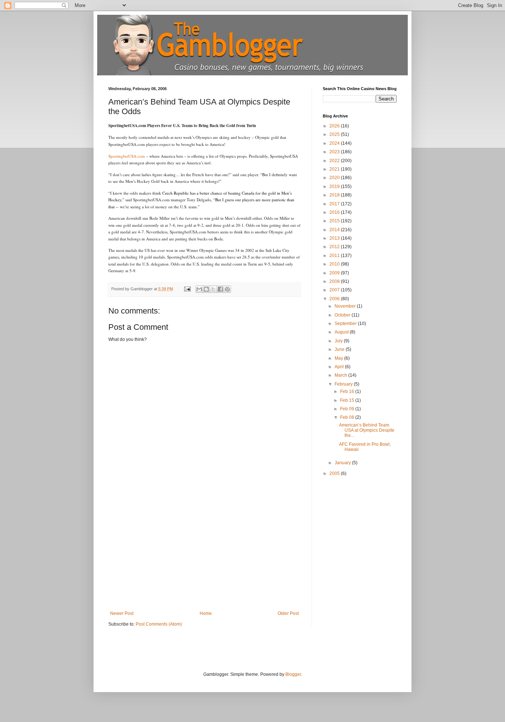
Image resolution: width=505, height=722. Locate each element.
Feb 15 (347, 400)
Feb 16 (347, 391)
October (343, 315)
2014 (335, 229)
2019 (335, 186)
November (346, 306)
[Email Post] (187, 289)
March (341, 375)
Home (206, 613)
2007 (335, 289)
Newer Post (121, 613)
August (342, 332)
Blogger (293, 674)
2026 (335, 126)
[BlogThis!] (206, 289)
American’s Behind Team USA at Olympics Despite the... (366, 430)
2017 (335, 203)
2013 (335, 238)
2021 (335, 169)
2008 (335, 281)
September (346, 323)
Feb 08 (347, 417)
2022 (335, 160)
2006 (335, 298)
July (339, 340)
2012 (335, 246)
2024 (335, 143)
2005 (335, 473)
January (343, 462)
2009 (335, 273)
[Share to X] (213, 289)
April (340, 366)
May (339, 358)
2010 (335, 264)
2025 (335, 134)
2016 (335, 212)
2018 (335, 195)
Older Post (288, 613)
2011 (335, 255)
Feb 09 (347, 408)
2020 (335, 177)
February (344, 384)
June (340, 349)
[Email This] (199, 289)
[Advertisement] (204, 555)
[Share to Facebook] (220, 289)
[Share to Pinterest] (227, 289)
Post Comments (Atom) (159, 624)
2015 (335, 220)
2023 (335, 151)
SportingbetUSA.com (126, 156)
